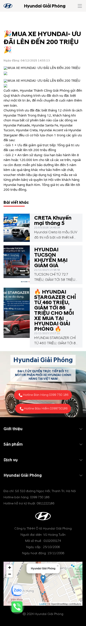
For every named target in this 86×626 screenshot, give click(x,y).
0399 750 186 (58, 395)
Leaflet (43, 604)
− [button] (9, 574)
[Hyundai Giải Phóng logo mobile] (8, 6)
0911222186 (45, 503)
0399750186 (58, 408)
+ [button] (9, 567)
